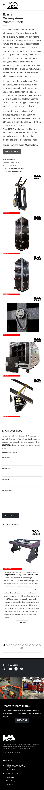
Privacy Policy (10, 781)
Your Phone (6, 479)
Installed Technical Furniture (27, 572)
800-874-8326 (6, 445)
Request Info (10, 515)
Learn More (22, 622)
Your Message (7, 490)
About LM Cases (11, 777)
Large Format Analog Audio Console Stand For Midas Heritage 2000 (22, 575)
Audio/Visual (10, 572)
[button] (4, 645)
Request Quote (11, 151)
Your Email (6, 468)
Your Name (6, 457)
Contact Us (22, 720)
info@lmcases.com (12, 773)
